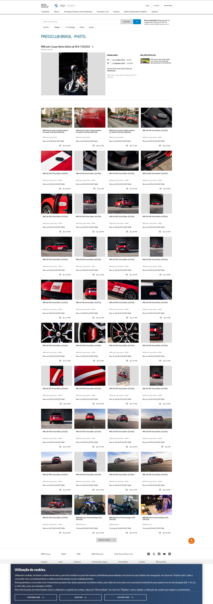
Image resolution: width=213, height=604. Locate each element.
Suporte (44, 562)
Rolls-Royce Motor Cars (123, 554)
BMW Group (45, 554)
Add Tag (126, 22)
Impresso (77, 562)
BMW (64, 554)
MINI (78, 554)
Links (60, 562)
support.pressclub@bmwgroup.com (156, 24)
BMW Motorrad (97, 554)
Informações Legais (99, 562)
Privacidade (123, 562)
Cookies (142, 562)
